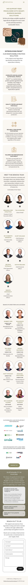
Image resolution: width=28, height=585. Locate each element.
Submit (20, 568)
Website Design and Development (10, 581)
